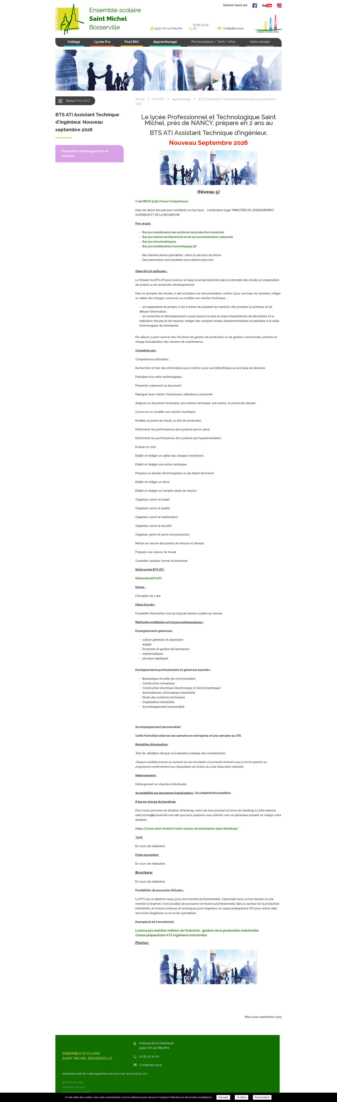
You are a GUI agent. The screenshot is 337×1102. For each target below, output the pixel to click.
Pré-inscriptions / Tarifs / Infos (213, 42)
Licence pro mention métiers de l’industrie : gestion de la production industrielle (196, 930)
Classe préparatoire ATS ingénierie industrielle (171, 935)
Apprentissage (165, 42)
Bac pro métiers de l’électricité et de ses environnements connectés (187, 237)
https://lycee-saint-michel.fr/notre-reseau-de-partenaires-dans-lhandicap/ (187, 828)
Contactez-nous (150, 1065)
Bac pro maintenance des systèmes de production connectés (183, 232)
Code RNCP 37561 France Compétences (161, 201)
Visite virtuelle (260, 42)
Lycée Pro (102, 42)
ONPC (87, 1092)
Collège (73, 42)
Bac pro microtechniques (159, 241)
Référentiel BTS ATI (148, 578)
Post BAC (132, 42)
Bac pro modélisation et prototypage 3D (169, 246)
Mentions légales (73, 1087)
